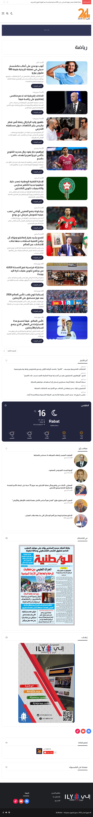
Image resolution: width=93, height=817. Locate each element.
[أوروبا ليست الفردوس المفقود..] (80, 475)
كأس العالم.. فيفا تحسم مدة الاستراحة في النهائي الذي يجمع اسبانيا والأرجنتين (27, 324)
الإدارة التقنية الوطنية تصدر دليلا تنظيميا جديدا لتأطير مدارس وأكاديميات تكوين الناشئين (26, 185)
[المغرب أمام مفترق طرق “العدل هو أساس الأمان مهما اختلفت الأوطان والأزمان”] (80, 505)
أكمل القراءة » (37, 86)
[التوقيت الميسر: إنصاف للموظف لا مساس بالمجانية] (80, 460)
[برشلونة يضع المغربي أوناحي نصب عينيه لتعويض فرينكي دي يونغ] (66, 218)
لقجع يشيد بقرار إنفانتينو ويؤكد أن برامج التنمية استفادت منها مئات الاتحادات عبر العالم (25, 241)
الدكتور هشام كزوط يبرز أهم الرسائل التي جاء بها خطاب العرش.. (48, 515)
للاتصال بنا (56, 797)
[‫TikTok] (77, 731)
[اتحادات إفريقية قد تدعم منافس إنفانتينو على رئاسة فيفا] (66, 102)
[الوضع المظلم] (11, 14)
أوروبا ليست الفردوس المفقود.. (60, 470)
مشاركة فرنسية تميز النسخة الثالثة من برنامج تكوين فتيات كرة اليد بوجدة (24, 270)
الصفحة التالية (12, 351)
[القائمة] (3, 14)
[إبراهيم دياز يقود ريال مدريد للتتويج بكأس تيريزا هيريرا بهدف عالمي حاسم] (66, 158)
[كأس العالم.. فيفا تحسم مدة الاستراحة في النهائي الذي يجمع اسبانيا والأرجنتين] (66, 327)
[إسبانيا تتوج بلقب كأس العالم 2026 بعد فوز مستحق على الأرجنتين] (66, 301)
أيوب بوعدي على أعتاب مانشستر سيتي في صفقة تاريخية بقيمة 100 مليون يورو (25, 69)
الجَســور (57, 800)
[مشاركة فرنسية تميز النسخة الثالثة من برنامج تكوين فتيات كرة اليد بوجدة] (66, 274)
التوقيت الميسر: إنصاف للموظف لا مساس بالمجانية (53, 455)
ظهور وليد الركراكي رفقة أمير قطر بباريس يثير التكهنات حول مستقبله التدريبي (24, 125)
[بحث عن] (7, 14)
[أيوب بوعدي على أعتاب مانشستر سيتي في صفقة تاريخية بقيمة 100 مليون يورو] (66, 72)
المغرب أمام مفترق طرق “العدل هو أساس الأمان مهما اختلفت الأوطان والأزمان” (42, 500)
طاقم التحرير (55, 793)
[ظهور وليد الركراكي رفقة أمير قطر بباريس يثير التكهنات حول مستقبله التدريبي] (66, 129)
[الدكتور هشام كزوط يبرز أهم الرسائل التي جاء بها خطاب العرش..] (80, 521)
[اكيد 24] (84, 13)
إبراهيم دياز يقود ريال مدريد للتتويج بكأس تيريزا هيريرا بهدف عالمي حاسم (25, 155)
